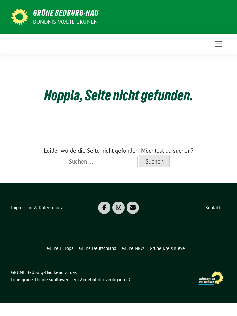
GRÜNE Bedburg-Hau (66, 13)
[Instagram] (118, 208)
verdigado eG (118, 279)
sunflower (59, 279)
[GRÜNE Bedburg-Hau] (19, 16)
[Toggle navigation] (218, 44)
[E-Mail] (133, 208)
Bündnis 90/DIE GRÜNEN (65, 21)
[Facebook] (104, 208)
